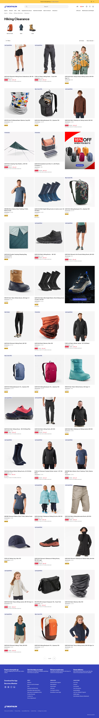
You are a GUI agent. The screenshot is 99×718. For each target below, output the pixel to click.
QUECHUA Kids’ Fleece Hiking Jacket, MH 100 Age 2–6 (18, 602)
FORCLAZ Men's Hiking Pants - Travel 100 (46, 76)
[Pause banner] (91, 2)
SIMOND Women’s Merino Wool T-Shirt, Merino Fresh (18, 516)
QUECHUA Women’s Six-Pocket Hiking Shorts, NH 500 (79, 254)
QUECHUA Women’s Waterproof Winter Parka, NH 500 (79, 558)
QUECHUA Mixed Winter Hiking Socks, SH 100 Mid (17, 471)
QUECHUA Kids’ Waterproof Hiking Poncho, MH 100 (48, 516)
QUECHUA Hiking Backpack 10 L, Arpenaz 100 (47, 120)
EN (83, 6)
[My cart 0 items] (93, 6)
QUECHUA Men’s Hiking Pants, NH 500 (45, 429)
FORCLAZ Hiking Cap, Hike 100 (12, 558)
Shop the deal (80, 165)
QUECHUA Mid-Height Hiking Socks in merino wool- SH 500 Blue (49, 209)
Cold (32, 33)
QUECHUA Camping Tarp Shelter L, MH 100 (15, 163)
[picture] (19, 59)
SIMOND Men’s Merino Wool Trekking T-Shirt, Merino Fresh (16, 209)
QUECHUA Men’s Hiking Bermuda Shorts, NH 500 (78, 516)
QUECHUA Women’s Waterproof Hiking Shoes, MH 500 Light (47, 559)
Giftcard (78, 10)
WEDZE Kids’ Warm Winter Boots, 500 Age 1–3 (16, 298)
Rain (21, 33)
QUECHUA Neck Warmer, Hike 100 (44, 343)
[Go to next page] (54, 658)
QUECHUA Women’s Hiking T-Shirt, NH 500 (15, 645)
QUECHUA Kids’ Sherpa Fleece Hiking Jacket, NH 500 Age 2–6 (79, 77)
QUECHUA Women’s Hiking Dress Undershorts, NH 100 (18, 76)
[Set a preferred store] (77, 6)
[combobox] (91, 40)
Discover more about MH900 (80, 299)
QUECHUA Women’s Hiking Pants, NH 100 (15, 343)
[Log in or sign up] (89, 6)
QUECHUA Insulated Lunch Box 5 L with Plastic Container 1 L (47, 164)
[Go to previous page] (44, 658)
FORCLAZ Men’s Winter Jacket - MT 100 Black (77, 343)
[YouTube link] (8, 687)
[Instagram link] (11, 687)
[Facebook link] (5, 687)
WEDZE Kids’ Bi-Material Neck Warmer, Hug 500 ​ (17, 120)
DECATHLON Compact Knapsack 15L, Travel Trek (48, 602)
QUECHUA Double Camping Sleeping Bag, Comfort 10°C (15, 255)
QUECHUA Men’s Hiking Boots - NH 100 (45, 254)
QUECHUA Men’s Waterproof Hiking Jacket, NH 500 (79, 120)
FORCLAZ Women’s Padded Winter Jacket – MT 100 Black (49, 472)
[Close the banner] (94, 2)
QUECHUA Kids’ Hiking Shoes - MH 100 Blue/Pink (17, 429)
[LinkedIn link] (14, 687)
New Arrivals (10, 33)
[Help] (86, 6)
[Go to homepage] (10, 7)
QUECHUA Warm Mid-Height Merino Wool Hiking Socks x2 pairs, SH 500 (49, 298)
